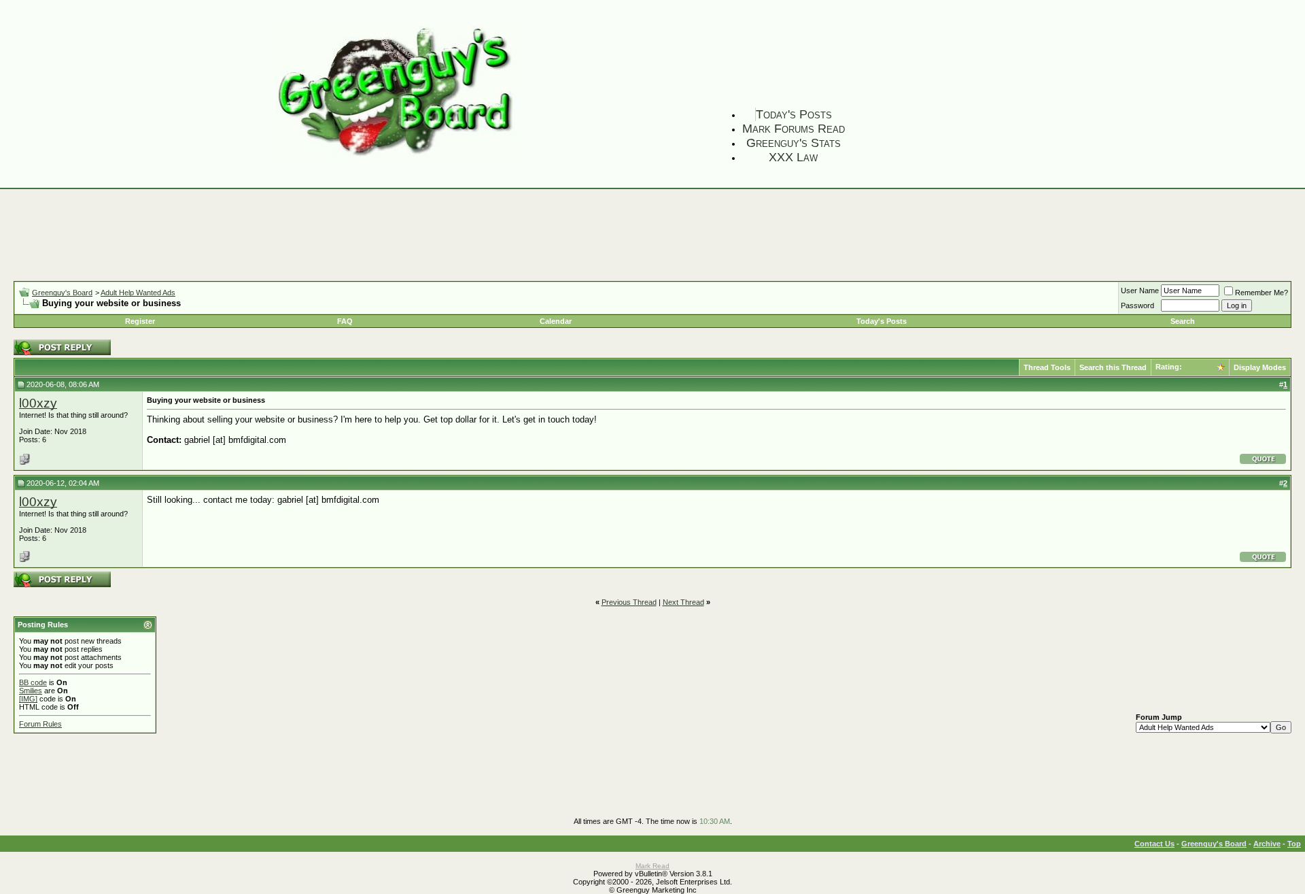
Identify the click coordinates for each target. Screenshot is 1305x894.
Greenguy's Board (62, 292)
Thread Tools (1047, 367)
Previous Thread (629, 602)
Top (1294, 844)
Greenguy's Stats (793, 143)
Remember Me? (1261, 292)
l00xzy (38, 403)
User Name (1140, 290)
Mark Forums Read (793, 128)
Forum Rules (40, 724)
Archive (1267, 844)
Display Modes (1260, 367)
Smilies (30, 690)
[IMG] (28, 699)
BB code (33, 682)
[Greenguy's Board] (395, 158)
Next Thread (683, 602)
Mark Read (652, 866)
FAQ (345, 321)
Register (140, 321)
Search (1182, 321)
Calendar (556, 321)
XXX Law (793, 157)
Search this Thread (1113, 367)
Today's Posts (794, 114)
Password (1137, 305)
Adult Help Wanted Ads (138, 292)
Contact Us (1154, 844)
